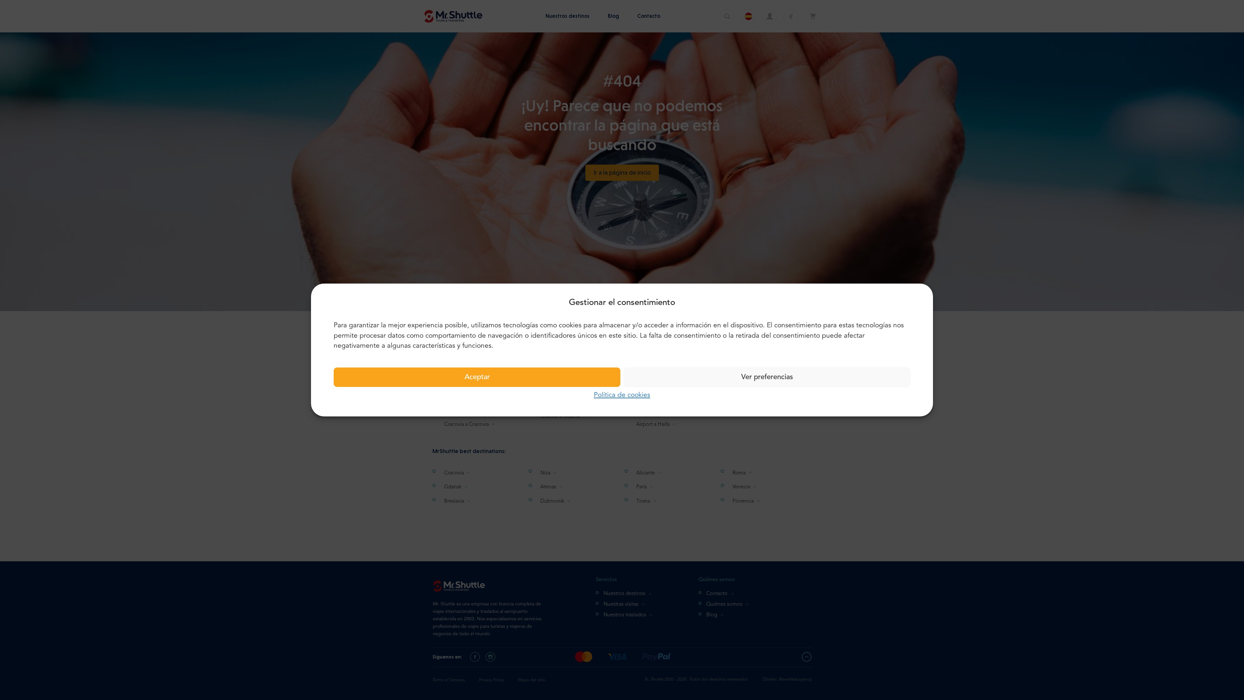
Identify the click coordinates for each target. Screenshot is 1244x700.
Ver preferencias (767, 377)
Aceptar (477, 377)
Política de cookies (622, 395)
